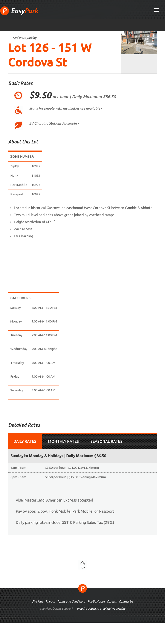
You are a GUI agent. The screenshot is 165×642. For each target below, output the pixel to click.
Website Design (86, 608)
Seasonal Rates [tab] (106, 441)
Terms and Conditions (71, 601)
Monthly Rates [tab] (63, 441)
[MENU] (156, 10)
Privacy (50, 601)
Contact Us (126, 601)
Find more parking (25, 37)
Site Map (37, 601)
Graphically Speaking (112, 608)
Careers (112, 601)
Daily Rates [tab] (25, 441)
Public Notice (96, 601)
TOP (82, 565)
